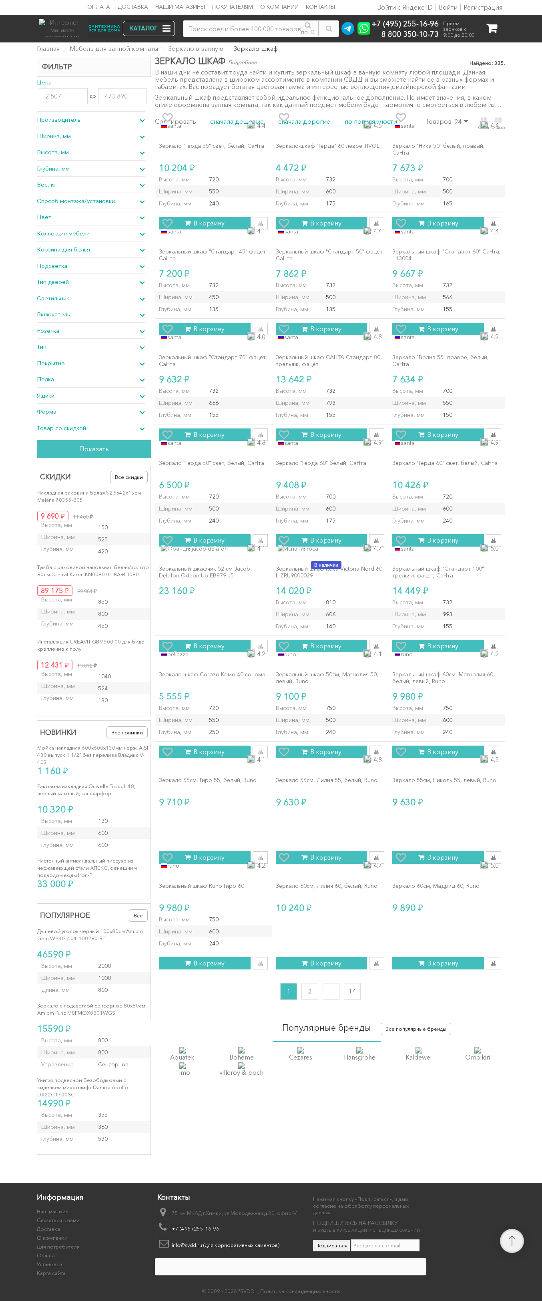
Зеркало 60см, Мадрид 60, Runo (436, 886)
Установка (49, 1264)
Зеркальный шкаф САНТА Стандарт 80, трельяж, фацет (329, 361)
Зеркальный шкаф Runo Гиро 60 (201, 886)
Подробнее (242, 62)
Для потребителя (58, 1246)
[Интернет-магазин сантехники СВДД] (82, 26)
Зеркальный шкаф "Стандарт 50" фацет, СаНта (330, 255)
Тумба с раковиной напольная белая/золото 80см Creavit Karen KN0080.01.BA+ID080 (93, 570)
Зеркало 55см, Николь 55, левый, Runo (444, 780)
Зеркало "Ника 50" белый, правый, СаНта (438, 149)
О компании (279, 6)
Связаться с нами (58, 1220)
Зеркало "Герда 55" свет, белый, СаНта (211, 146)
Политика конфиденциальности (300, 1291)
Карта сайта (51, 1273)
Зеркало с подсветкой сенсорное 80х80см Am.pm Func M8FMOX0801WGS (91, 1009)
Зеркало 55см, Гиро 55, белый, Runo (208, 780)
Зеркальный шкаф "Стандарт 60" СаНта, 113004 (446, 255)
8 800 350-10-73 (410, 34)
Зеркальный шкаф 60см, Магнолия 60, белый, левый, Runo (443, 678)
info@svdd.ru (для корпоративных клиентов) (225, 1245)
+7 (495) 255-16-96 (405, 23)
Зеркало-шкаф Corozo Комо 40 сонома (212, 674)
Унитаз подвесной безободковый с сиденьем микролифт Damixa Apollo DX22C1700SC (82, 1087)
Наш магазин (52, 1211)
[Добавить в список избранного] (167, 118)
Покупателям (232, 6)
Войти (448, 7)
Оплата (98, 6)
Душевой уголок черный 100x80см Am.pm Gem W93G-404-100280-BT (90, 934)
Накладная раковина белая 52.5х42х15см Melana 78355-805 (89, 496)
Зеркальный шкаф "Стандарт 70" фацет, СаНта (213, 361)
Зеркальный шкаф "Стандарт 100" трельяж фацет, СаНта (438, 572)
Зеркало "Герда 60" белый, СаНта (321, 463)
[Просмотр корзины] (491, 30)
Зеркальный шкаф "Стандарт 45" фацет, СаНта (213, 255)
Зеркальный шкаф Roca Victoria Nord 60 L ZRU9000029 (329, 572)
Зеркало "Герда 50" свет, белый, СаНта (211, 463)
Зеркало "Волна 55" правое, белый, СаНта (440, 361)
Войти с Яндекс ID (404, 7)
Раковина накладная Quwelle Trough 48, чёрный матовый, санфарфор (86, 789)
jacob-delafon (210, 548)
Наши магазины (180, 6)
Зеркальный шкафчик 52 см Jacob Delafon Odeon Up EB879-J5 (204, 572)
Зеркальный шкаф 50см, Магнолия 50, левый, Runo (327, 678)
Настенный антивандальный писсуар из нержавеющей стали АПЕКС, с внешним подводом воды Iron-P (87, 867)
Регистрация (483, 7)
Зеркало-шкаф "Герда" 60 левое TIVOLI (328, 146)
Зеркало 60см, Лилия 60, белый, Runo (326, 886)
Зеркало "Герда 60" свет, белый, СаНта (445, 463)
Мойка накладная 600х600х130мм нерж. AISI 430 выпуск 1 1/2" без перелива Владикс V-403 (92, 754)
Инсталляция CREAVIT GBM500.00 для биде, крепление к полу (91, 645)
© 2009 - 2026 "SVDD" (230, 1291)
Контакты (320, 6)
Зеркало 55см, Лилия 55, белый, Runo (326, 780)
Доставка (132, 6)
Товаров (438, 121)
